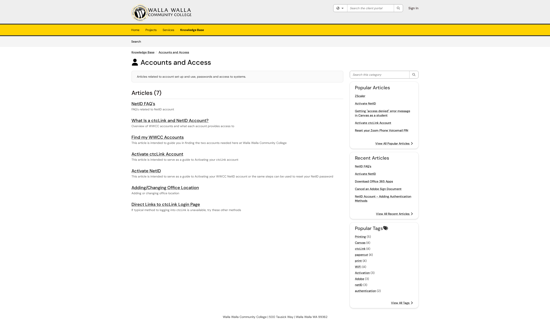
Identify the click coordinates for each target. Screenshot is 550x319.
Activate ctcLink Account (157, 154)
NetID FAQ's (143, 103)
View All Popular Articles (392, 143)
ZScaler (360, 96)
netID (358, 285)
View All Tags (400, 303)
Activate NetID (146, 171)
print (358, 261)
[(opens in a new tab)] (161, 13)
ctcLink (360, 249)
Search (137, 41)
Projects (151, 30)
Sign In (413, 8)
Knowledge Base (192, 30)
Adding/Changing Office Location (165, 187)
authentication (365, 291)
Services (168, 30)
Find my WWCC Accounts (157, 137)
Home (135, 30)
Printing (360, 237)
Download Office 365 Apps (374, 181)
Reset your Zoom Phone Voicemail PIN (381, 130)
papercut (361, 255)
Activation (362, 273)
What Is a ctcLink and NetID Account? (170, 120)
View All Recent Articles (393, 214)
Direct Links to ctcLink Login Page (165, 204)
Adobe (359, 279)
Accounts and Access (174, 52)
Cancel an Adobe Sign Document (378, 189)
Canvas (360, 243)
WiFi (358, 267)
